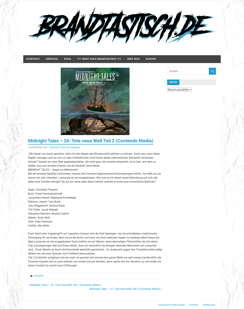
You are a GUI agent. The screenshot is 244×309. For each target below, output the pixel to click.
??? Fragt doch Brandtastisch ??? (99, 59)
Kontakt (151, 59)
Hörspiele (52, 59)
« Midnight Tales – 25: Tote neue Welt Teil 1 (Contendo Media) (64, 285)
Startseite (33, 59)
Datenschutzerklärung (171, 305)
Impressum (209, 305)
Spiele (67, 59)
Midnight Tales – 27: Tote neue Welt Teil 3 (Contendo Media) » (125, 289)
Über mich (133, 59)
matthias (75, 147)
